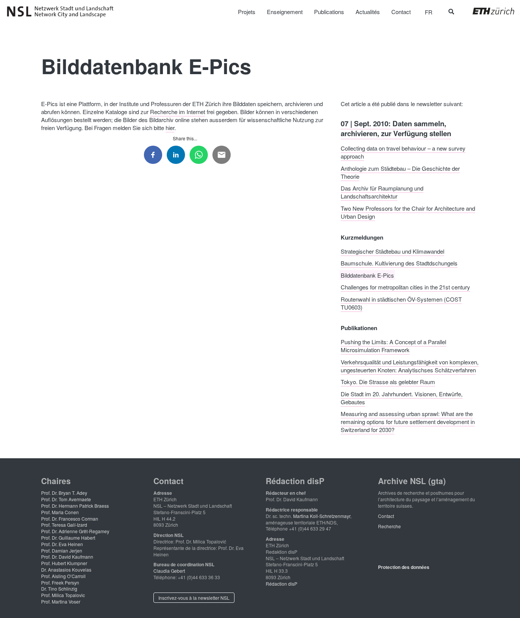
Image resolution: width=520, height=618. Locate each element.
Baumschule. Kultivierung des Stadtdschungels (399, 263)
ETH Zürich (487, 11)
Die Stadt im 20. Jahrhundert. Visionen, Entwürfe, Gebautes (402, 397)
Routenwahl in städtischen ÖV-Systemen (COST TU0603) (401, 303)
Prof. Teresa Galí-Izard (64, 524)
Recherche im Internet (177, 112)
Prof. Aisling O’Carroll (63, 576)
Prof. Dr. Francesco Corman (69, 518)
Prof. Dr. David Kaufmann (67, 556)
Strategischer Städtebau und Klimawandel (392, 251)
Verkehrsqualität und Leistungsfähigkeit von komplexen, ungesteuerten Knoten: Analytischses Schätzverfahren (410, 365)
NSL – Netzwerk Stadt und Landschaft (63, 12)
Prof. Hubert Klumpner (64, 563)
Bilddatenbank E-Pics (367, 275)
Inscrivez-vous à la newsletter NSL (194, 597)
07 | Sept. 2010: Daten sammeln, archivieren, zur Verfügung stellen (396, 128)
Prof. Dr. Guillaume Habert (68, 537)
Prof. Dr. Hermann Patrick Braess (75, 505)
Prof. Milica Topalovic (63, 595)
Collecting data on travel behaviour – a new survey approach (403, 152)
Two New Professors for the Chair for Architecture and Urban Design (408, 212)
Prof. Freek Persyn (60, 582)
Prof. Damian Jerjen (61, 550)
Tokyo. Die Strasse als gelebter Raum (388, 382)
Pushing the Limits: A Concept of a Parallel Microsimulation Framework (393, 346)
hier (170, 128)
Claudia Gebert (169, 570)
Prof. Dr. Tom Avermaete (66, 499)
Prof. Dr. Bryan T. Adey (64, 492)
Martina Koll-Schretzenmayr (321, 516)
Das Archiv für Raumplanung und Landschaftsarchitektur (382, 192)
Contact (386, 516)
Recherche (389, 526)
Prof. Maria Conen (60, 512)
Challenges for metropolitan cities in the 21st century (405, 287)
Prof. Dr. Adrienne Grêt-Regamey (75, 531)
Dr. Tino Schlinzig (59, 588)
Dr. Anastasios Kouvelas (66, 569)
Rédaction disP (281, 583)
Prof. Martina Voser (60, 601)
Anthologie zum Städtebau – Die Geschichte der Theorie (400, 172)
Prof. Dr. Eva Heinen (62, 544)
